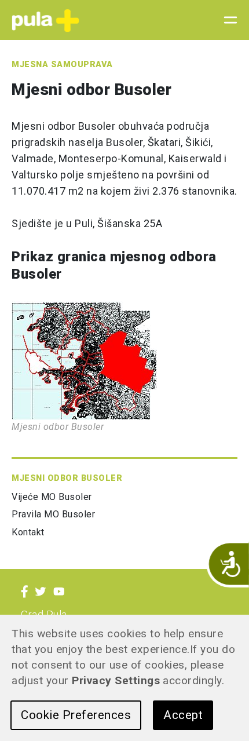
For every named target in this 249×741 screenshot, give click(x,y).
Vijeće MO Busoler (52, 496)
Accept (183, 715)
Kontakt (28, 532)
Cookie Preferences (76, 715)
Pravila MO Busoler (53, 514)
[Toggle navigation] (227, 20)
